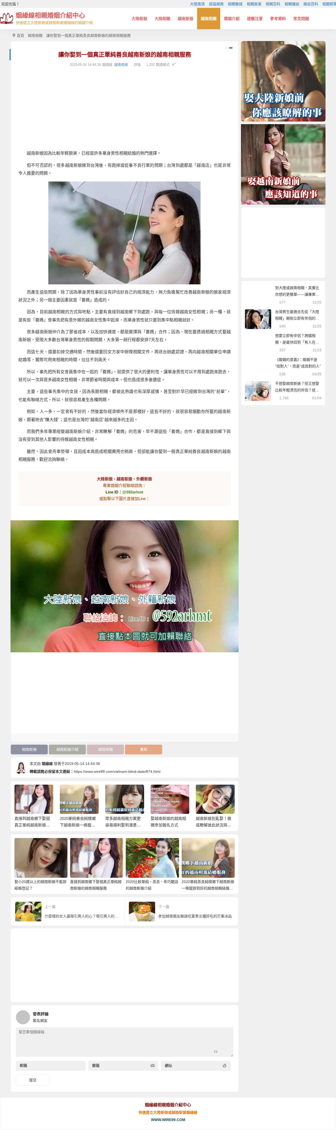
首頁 (20, 35)
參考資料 (278, 18)
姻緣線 (47, 763)
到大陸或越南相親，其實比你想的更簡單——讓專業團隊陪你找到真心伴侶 (297, 294)
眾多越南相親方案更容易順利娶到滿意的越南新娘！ (123, 825)
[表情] (225, 1052)
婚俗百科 (310, 4)
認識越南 (216, 4)
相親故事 (254, 4)
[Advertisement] (124, 108)
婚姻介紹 (232, 18)
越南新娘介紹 (67, 749)
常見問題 (301, 18)
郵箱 (95, 1065)
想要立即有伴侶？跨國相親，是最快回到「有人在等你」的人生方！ (297, 342)
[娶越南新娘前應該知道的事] (283, 164)
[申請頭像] (228, 1016)
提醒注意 (255, 18)
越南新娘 (185, 18)
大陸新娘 (139, 18)
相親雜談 (292, 4)
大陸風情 (197, 4)
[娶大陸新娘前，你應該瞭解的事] (283, 81)
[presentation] (205, 793)
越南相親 (209, 18)
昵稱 (23, 1065)
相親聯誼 (235, 4)
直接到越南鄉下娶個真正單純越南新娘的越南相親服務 (32, 825)
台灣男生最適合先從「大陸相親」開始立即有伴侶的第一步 (297, 318)
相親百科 (273, 4)
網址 (168, 1065)
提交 (32, 1080)
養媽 (143, 749)
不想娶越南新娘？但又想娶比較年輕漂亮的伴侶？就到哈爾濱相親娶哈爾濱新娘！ (297, 390)
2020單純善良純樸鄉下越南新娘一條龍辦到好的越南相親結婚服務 (208, 888)
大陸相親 (162, 18)
